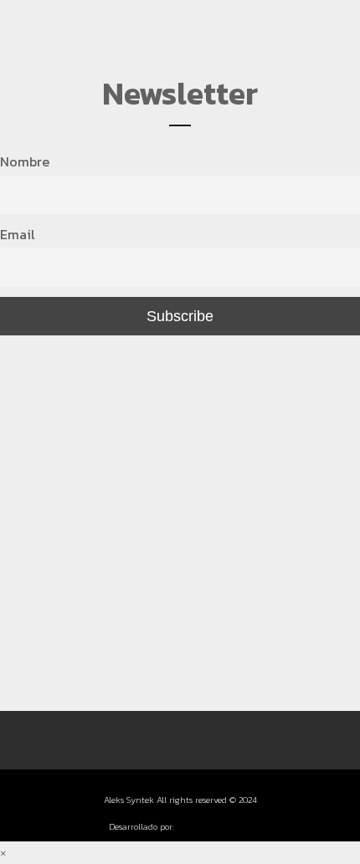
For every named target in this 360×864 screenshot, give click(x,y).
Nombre (24, 161)
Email (17, 234)
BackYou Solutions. (214, 826)
